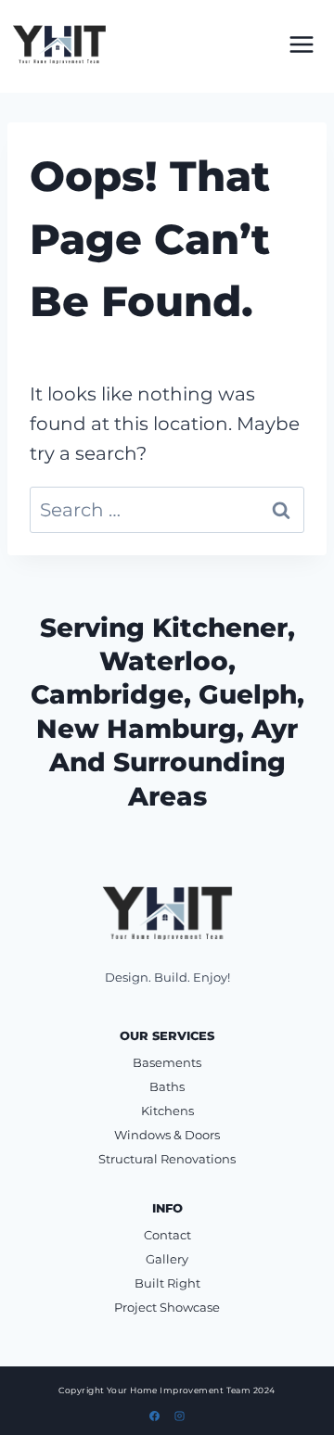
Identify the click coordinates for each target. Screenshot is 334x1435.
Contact (167, 1234)
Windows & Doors (167, 1134)
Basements (167, 1062)
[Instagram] (179, 1415)
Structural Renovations (167, 1158)
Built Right (167, 1283)
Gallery (167, 1258)
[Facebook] (155, 1415)
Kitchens (167, 1110)
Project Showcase (167, 1307)
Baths (167, 1086)
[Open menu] (301, 44)
